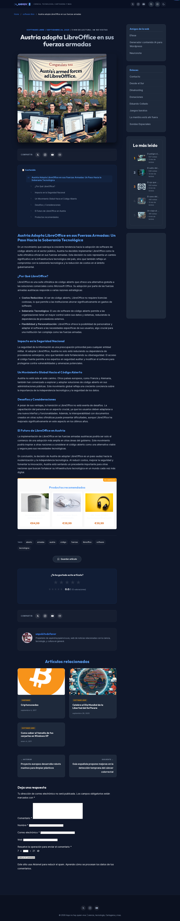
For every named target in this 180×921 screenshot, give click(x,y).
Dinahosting (136, 90)
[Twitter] (133, 4)
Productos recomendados (47, 217)
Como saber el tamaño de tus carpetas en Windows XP (37, 734)
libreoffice (87, 542)
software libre (28, 14)
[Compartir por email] (59, 154)
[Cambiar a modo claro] (163, 4)
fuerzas (74, 542)
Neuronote (136, 53)
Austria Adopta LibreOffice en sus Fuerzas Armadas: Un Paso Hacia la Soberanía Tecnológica (66, 178)
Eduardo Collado (139, 103)
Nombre (23, 825)
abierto (29, 542)
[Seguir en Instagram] (45, 154)
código (63, 542)
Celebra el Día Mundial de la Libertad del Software (87, 706)
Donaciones (136, 96)
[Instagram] (138, 4)
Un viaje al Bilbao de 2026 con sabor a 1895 (153, 211)
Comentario (25, 818)
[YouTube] (144, 4)
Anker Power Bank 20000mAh (67, 517)
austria (52, 542)
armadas (40, 542)
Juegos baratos (138, 110)
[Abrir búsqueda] (151, 4)
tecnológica (24, 548)
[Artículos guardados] (157, 4)
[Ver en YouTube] (52, 154)
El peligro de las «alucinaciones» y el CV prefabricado (153, 154)
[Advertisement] (146, 275)
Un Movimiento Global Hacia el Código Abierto (56, 199)
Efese (133, 35)
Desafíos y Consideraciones (47, 205)
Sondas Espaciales (140, 124)
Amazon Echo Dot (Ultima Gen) (35, 517)
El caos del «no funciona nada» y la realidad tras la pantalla (153, 196)
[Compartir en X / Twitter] (37, 154)
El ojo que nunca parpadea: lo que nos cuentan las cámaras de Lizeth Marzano (153, 182)
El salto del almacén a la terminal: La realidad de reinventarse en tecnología (153, 168)
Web (20, 839)
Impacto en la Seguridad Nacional (50, 192)
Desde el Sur (137, 83)
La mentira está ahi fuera (144, 117)
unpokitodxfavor (46, 634)
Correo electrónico (29, 832)
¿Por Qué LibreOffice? (45, 186)
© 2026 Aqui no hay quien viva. (73, 915)
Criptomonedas (29, 704)
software (100, 542)
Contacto (135, 76)
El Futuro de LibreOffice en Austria (50, 211)
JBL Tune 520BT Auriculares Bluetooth (99, 517)
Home (16, 14)
